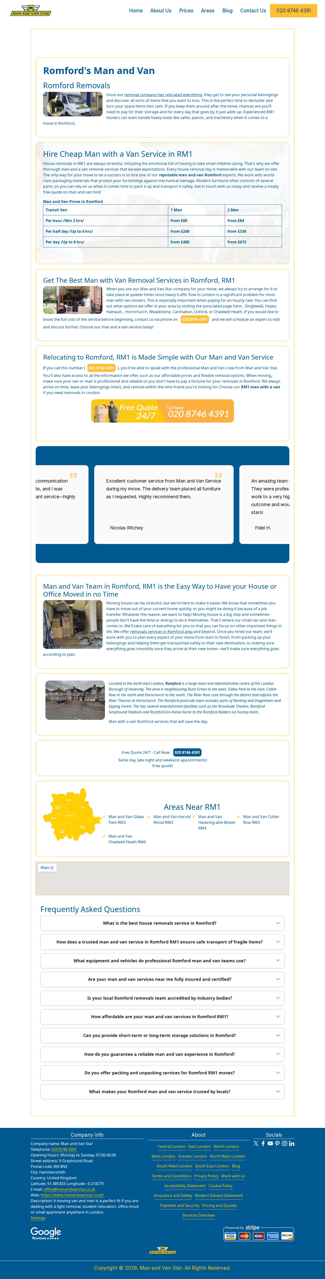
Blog (227, 11)
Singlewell (254, 306)
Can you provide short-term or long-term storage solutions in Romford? (159, 1035)
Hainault (114, 311)
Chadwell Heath (228, 311)
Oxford (200, 311)
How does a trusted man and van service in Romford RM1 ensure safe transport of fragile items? (159, 942)
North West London (227, 1156)
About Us (161, 11)
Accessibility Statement (185, 1185)
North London (226, 1146)
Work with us (233, 1176)
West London (163, 1156)
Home (136, 11)
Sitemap (38, 1217)
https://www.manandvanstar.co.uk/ (72, 1195)
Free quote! (162, 765)
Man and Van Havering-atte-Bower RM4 (217, 822)
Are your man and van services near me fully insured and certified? (159, 979)
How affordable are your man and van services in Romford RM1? (159, 1016)
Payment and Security (179, 1205)
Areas (208, 11)
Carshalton (182, 311)
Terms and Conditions (171, 1176)
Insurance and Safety (173, 1195)
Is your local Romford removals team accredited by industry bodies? (159, 998)
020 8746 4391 (293, 11)
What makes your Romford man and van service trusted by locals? (160, 1091)
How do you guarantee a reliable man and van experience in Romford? (159, 1054)
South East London (212, 1166)
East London (199, 1146)
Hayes (270, 306)
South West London (174, 1166)
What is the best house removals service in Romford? (160, 923)
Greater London (192, 1156)
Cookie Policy (220, 1185)
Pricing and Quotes (219, 1205)
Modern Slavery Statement (219, 1195)
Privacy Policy (206, 1176)
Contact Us (253, 11)
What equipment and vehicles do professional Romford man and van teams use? (160, 960)
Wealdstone (160, 311)
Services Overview (198, 1215)
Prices (186, 11)
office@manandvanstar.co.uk (69, 1189)
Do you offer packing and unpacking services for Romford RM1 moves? (159, 1073)
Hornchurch (136, 311)
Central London (172, 1146)
